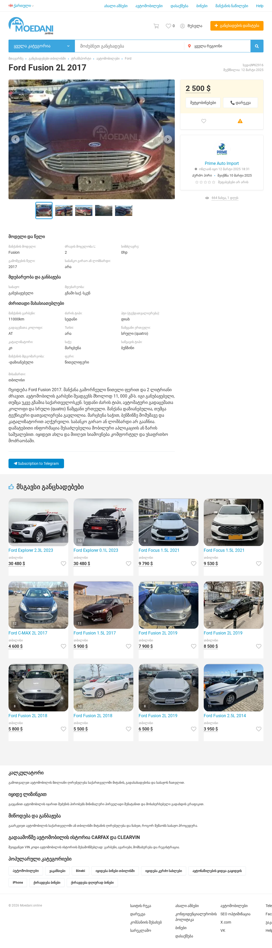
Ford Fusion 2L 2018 (27, 715)
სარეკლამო (140, 930)
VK (222, 930)
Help (260, 6)
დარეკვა (137, 914)
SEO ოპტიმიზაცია (235, 914)
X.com (225, 922)
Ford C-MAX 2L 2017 (27, 633)
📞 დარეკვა (240, 103)
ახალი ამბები (116, 6)
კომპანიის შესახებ (146, 922)
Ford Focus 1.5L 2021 (159, 550)
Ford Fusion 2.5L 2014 (225, 715)
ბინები (201, 6)
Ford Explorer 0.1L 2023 (96, 550)
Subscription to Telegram (38, 463)
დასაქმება (179, 6)
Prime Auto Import (222, 163)
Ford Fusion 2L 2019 (158, 633)
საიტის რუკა (140, 906)
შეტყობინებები (203, 103)
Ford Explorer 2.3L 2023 (30, 550)
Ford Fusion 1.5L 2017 (95, 633)
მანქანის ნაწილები (231, 6)
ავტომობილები (149, 6)
